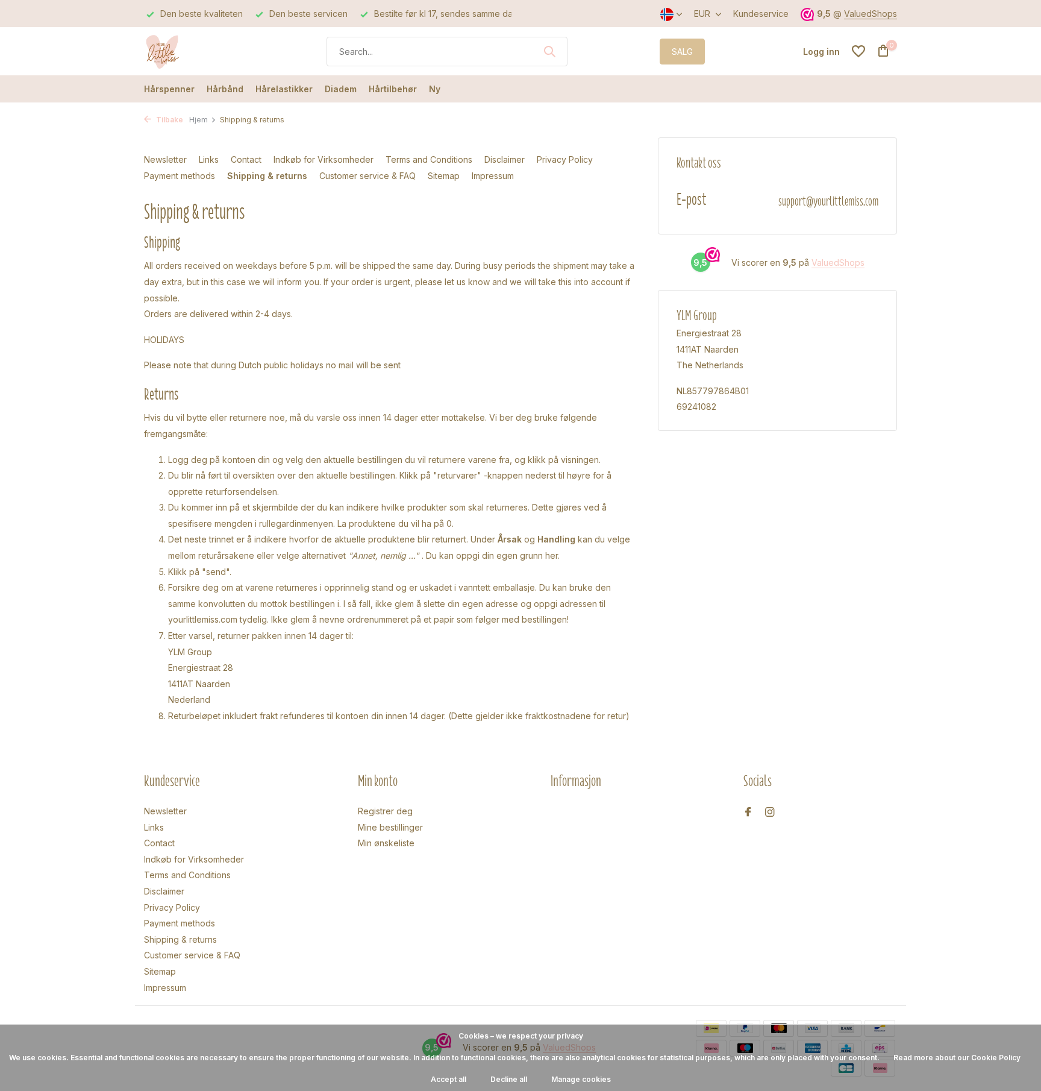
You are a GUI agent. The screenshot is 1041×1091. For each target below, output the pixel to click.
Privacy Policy (565, 159)
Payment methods (179, 176)
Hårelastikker (284, 89)
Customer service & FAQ (367, 176)
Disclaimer (504, 159)
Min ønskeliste (386, 843)
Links (209, 159)
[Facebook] (748, 812)
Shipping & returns (267, 176)
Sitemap (444, 176)
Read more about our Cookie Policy (957, 1057)
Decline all (508, 1079)
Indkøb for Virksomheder (324, 159)
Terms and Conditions (429, 159)
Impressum (493, 176)
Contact (246, 159)
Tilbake (168, 119)
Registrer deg (385, 811)
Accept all (448, 1079)
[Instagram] (770, 812)
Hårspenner (169, 89)
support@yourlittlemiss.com (828, 201)
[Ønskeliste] (858, 51)
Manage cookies (581, 1079)
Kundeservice (761, 13)
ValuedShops (870, 13)
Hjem (198, 119)
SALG (682, 51)
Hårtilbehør (393, 89)
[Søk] (549, 51)
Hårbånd (225, 89)
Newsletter (165, 159)
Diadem (341, 89)
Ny (434, 89)
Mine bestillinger (390, 827)
